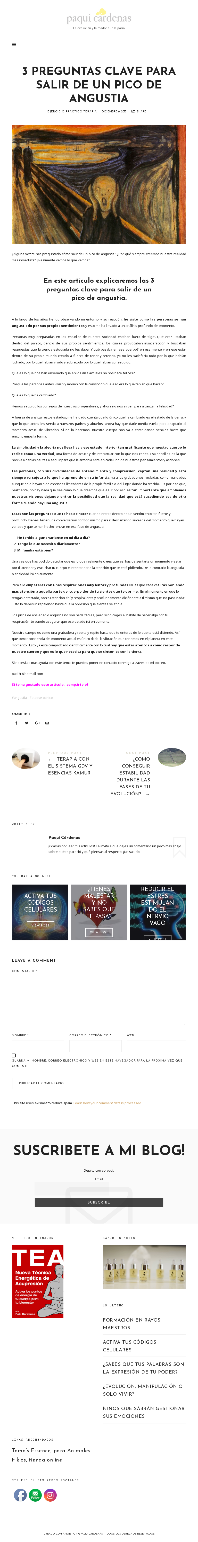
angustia (20, 697)
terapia (90, 111)
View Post (40, 925)
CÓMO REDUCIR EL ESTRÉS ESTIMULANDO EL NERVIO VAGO (157, 903)
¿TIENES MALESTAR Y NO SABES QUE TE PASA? (99, 903)
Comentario (24, 971)
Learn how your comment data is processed (107, 1103)
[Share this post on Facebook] (16, 723)
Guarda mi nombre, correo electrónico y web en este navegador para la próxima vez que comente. (97, 1063)
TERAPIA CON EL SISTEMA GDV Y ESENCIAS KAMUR (55, 764)
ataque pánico (42, 697)
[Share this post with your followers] (26, 723)
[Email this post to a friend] (47, 723)
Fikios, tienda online (37, 1460)
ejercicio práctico (64, 111)
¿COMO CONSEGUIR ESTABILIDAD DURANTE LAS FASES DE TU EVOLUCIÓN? (142, 775)
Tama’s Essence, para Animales (51, 1451)
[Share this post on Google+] (37, 723)
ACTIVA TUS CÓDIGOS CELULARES (40, 903)
